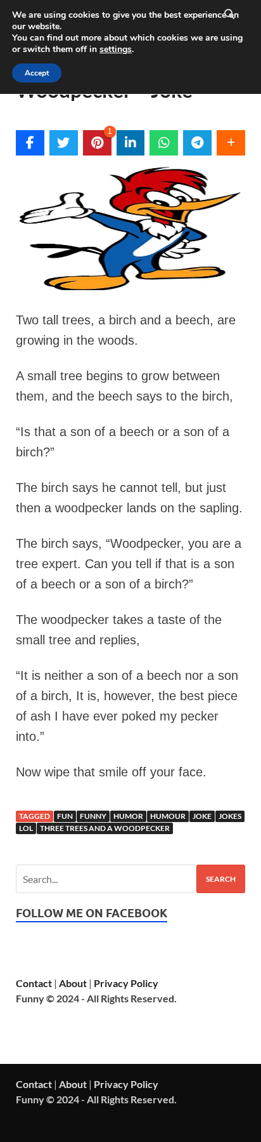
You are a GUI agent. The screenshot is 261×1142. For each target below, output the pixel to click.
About (73, 983)
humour (168, 816)
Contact (34, 983)
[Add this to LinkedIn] (131, 143)
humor (128, 816)
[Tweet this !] (63, 143)
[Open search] (229, 14)
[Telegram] (197, 143)
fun (65, 816)
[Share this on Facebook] (30, 143)
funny (93, 816)
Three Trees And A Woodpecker (105, 828)
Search (221, 879)
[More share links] (231, 143)
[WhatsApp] (164, 143)
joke (202, 816)
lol (26, 828)
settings (115, 49)
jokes (230, 816)
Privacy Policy (126, 983)
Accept (37, 73)
